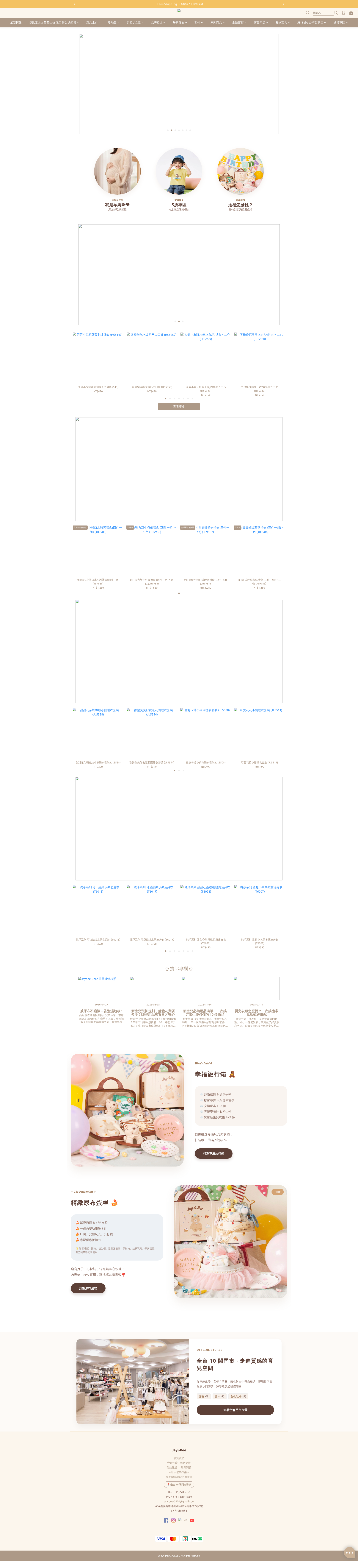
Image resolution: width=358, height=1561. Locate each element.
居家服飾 (178, 22)
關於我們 (179, 1458)
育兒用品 (260, 22)
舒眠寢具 (281, 22)
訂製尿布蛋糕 (88, 1288)
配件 (197, 22)
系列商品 (216, 22)
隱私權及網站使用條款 (179, 1477)
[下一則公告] (283, 4)
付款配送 (172, 1467)
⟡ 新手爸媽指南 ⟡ (179, 1472)
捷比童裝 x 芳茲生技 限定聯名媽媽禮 (52, 22)
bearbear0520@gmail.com (179, 1501)
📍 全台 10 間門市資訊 (179, 1484)
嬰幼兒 (112, 22)
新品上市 (92, 22)
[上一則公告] (74, 4)
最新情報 (16, 22)
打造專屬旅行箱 (213, 1153)
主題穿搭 (238, 22)
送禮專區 (339, 22)
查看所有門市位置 (235, 1410)
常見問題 (186, 1467)
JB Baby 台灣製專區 (310, 22)
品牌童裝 (157, 22)
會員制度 (172, 1462)
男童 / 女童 (134, 22)
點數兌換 (185, 1462)
